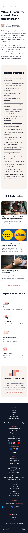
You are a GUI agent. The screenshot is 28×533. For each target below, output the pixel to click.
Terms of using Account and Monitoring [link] (14, 423)
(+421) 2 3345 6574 (14, 488)
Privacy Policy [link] (14, 519)
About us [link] (14, 410)
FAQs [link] (14, 414)
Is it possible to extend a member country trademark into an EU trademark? (13, 104)
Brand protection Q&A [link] (14, 418)
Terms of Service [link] (14, 420)
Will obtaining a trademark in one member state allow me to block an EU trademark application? (14, 124)
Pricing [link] (14, 412)
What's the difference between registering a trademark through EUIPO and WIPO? (13, 111)
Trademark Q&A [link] (14, 416)
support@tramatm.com (14, 438)
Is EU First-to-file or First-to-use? (13, 129)
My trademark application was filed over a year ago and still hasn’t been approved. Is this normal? (14, 176)
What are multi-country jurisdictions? (14, 161)
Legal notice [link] (14, 517)
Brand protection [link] (14, 430)
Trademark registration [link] (14, 428)
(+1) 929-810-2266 (14, 472)
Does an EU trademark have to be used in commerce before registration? (13, 118)
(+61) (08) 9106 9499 (14, 497)
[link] (14, 214)
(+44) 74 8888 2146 (14, 463)
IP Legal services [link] (14, 433)
